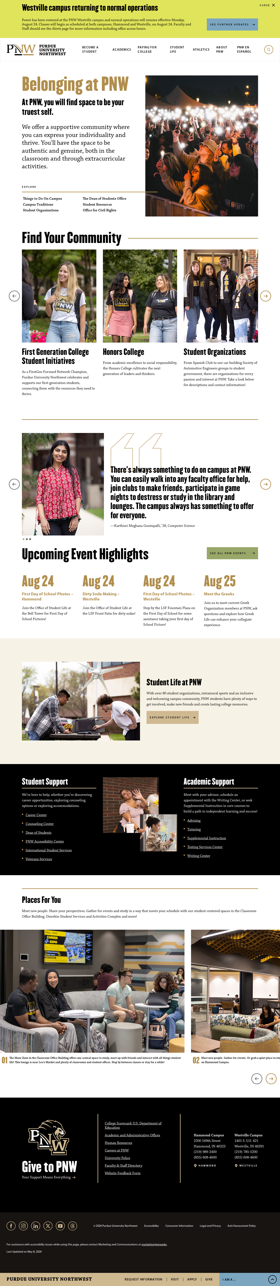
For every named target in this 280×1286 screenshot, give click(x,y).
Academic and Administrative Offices (132, 1135)
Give (209, 1279)
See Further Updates (229, 24)
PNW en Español (244, 49)
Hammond (207, 1165)
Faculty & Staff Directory (123, 1165)
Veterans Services (39, 859)
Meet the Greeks (219, 593)
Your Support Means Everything (46, 1177)
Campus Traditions (38, 205)
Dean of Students (38, 832)
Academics (122, 49)
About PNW (221, 49)
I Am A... (229, 1279)
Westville (248, 1165)
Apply (192, 1279)
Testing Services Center (205, 847)
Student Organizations (41, 210)
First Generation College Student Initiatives (55, 356)
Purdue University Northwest (49, 1279)
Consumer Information (179, 1226)
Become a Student (90, 49)
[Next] (265, 296)
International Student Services (49, 850)
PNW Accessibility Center (45, 841)
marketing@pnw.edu (154, 1244)
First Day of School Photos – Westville (169, 596)
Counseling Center (40, 824)
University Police (117, 1158)
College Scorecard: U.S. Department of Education (133, 1125)
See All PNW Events (228, 553)
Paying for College (147, 49)
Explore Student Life (170, 717)
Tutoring (194, 829)
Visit (175, 1279)
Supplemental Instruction (206, 838)
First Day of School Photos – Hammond (47, 596)
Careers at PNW (117, 1150)
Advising (193, 820)
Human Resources (118, 1143)
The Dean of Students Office (104, 199)
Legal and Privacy (210, 1226)
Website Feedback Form (123, 1173)
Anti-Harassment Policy (242, 1226)
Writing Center (198, 856)
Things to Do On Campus (42, 199)
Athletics (201, 49)
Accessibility (151, 1226)
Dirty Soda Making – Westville (101, 596)
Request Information (144, 1279)
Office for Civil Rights (99, 210)
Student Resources (97, 205)
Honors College (123, 351)
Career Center (36, 815)
